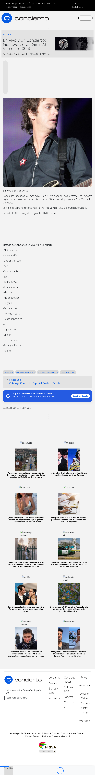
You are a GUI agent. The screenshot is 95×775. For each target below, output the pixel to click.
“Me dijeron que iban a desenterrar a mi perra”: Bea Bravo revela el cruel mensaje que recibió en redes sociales (26, 564)
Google (85, 677)
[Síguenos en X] (62, 16)
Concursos (51, 3)
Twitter (85, 698)
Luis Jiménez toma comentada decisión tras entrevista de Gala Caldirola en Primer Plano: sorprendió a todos (68, 654)
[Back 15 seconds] (53, 770)
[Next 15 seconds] (67, 770)
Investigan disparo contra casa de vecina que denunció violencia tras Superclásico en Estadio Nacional (68, 564)
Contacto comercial (17, 698)
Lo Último (30, 3)
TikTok (84, 712)
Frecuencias (25, 7)
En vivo (7, 3)
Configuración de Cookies (72, 733)
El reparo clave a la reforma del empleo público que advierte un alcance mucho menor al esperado (68, 519)
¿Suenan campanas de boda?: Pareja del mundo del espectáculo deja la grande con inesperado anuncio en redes (26, 519)
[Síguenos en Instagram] (54, 16)
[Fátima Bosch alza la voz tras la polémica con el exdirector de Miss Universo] (69, 460)
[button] (4, 766)
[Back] (46, 770)
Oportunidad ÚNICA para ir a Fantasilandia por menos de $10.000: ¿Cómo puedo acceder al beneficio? (69, 609)
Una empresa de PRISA (47, 745)
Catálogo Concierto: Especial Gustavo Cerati (34, 383)
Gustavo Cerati (68, 372)
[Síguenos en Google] (50, 16)
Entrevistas (11, 7)
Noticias (39, 3)
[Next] (73, 770)
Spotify (84, 707)
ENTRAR (75, 3)
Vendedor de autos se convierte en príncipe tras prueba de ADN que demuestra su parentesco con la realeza (26, 654)
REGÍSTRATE (77, 7)
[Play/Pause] (60, 770)
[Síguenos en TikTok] (73, 16)
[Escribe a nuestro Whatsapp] (50, 20)
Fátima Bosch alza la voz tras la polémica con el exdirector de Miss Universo (68, 474)
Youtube (85, 703)
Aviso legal (15, 733)
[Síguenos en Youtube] (66, 16)
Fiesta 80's (15, 379)
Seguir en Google (80, 396)
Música (53, 683)
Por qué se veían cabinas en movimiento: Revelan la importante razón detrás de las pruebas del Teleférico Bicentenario (26, 475)
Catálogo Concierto (26, 372)
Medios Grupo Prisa (47, 751)
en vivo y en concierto (48, 372)
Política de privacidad (30, 733)
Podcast (68, 697)
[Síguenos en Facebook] (58, 16)
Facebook (84, 693)
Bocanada (8, 372)
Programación (18, 3)
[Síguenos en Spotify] (70, 16)
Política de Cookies (50, 733)
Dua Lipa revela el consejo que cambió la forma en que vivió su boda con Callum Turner (26, 609)
